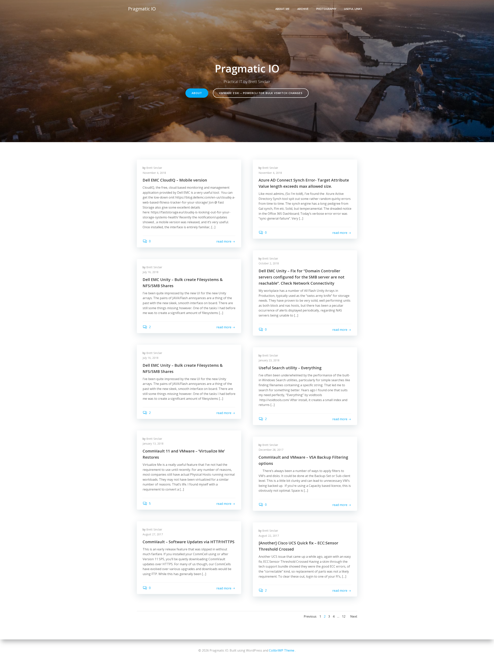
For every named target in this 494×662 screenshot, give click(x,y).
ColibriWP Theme (281, 650)
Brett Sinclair (154, 168)
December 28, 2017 (271, 450)
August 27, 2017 (153, 534)
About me (282, 9)
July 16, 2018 (150, 272)
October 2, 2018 (269, 263)
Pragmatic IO (142, 8)
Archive (303, 9)
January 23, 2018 (269, 360)
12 (343, 616)
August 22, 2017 (269, 535)
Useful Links (353, 9)
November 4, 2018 (154, 173)
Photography (326, 9)
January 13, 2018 (153, 443)
